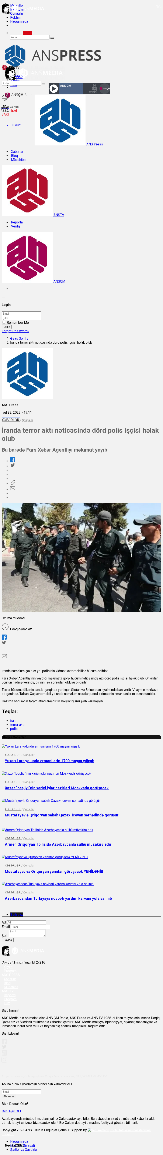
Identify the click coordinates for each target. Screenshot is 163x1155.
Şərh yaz (16, 914)
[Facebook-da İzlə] (4, 1043)
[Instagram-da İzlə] (4, 1061)
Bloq (14, 156)
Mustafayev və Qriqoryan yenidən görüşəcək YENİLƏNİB (54, 871)
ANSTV (58, 215)
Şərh (5, 936)
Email (6, 927)
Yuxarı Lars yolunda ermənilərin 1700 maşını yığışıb (49, 761)
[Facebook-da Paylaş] (12, 461)
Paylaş (7, 940)
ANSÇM (59, 281)
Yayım (8, 967)
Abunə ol (8, 1096)
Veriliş (15, 226)
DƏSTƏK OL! (11, 1111)
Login (6, 326)
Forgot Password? (15, 331)
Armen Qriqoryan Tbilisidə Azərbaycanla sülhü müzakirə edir (58, 844)
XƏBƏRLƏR (11, 420)
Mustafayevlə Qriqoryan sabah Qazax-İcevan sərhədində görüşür (61, 815)
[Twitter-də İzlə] (4, 1048)
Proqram (10, 999)
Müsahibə (17, 160)
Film (7, 1003)
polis (14, 729)
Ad (4, 922)
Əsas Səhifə (19, 338)
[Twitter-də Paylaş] (12, 466)
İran (12, 721)
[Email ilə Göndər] (12, 490)
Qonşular (27, 420)
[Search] (27, 33)
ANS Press (94, 144)
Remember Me (18, 323)
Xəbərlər (16, 152)
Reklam (15, 17)
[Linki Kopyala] (12, 484)
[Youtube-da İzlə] (4, 1055)
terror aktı (17, 725)
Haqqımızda (19, 22)
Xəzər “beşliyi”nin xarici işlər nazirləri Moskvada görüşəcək (57, 788)
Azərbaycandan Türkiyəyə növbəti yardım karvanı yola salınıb (58, 898)
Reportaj (16, 222)
